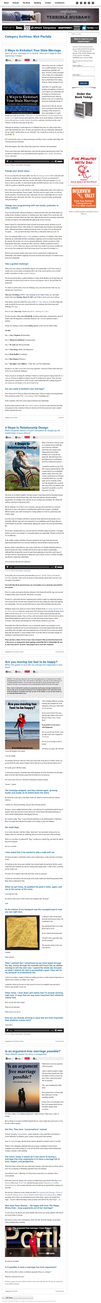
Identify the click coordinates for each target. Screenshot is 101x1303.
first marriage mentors (43, 176)
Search (70, 34)
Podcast (16, 3)
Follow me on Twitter (77, 3)
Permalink (61, 417)
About (6, 3)
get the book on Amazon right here (28, 613)
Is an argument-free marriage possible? (32, 1051)
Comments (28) (60, 1291)
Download (27, 165)
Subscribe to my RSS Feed (93, 3)
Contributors (59, 3)
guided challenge (30, 273)
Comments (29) (60, 652)
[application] (34, 161)
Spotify (22, 120)
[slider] (60, 161)
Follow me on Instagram (89, 3)
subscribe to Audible (11, 246)
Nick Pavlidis (14, 417)
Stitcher (27, 120)
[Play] (8, 161)
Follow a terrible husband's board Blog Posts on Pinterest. (84, 212)
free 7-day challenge (42, 302)
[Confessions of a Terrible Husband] (50, 15)
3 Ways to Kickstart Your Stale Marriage (33, 50)
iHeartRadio (34, 120)
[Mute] (56, 161)
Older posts (9, 1297)
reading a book (26, 236)
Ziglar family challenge (32, 405)
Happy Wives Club (20, 1183)
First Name (77, 75)
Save (28, 60)
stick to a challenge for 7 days (39, 311)
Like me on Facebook (81, 3)
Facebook (8, 578)
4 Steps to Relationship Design (26, 427)
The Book (26, 3)
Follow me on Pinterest (85, 3)
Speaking (37, 3)
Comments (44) (60, 1041)
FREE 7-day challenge (27, 396)
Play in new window (17, 165)
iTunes (17, 120)
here (57, 248)
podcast (7, 120)
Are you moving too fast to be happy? (31, 662)
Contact (48, 3)
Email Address (78, 65)
